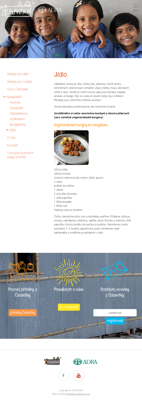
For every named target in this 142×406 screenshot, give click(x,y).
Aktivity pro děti (17, 74)
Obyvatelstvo (19, 113)
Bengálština (18, 124)
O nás (11, 138)
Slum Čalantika (17, 89)
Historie (15, 102)
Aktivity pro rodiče (19, 81)
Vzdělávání (17, 119)
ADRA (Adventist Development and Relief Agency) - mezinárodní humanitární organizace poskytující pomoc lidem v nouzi (48, 6)
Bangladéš (14, 97)
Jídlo (13, 130)
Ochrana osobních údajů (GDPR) (20, 155)
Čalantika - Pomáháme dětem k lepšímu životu (17, 11)
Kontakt (12, 145)
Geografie (16, 108)
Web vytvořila (71, 393)
